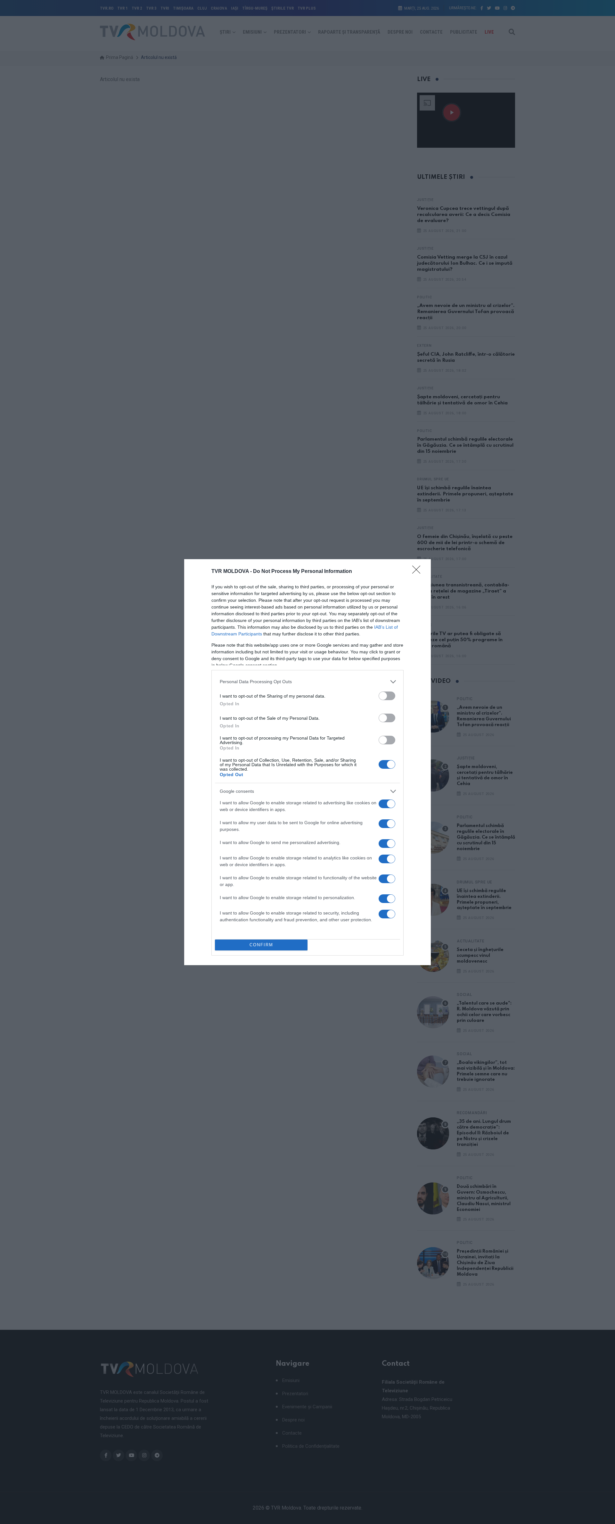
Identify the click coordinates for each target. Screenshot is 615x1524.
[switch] (387, 696)
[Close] (418, 572)
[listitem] (307, 681)
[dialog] (307, 762)
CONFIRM (261, 944)
